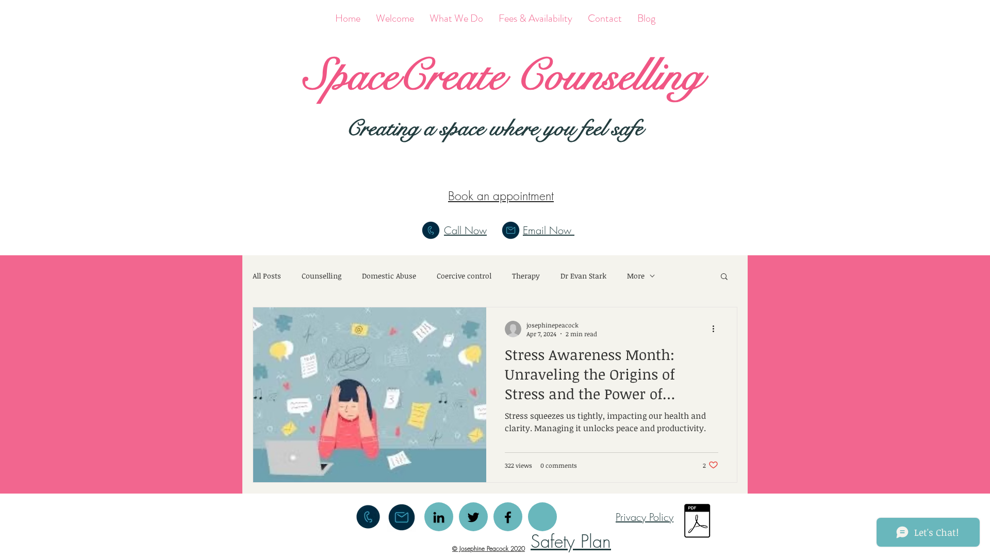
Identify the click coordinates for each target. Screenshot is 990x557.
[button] (724, 277)
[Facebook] (508, 517)
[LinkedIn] (439, 517)
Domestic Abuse (389, 276)
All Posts (267, 276)
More (636, 276)
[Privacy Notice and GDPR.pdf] (697, 522)
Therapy (526, 276)
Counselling (321, 276)
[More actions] (717, 329)
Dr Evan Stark (583, 276)
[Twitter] (473, 517)
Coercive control (464, 276)
